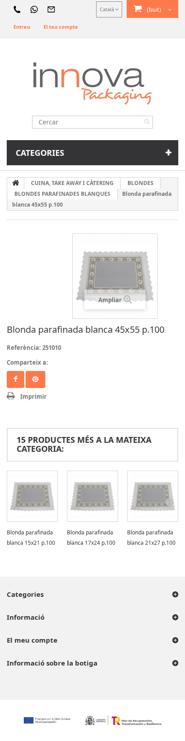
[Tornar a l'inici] (15, 183)
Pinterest (35, 379)
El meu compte (32, 639)
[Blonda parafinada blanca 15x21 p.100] (32, 496)
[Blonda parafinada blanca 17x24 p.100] (92, 496)
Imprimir (33, 397)
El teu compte (61, 26)
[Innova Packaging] (92, 82)
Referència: (24, 348)
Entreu (21, 26)
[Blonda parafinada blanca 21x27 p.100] (152, 496)
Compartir (15, 379)
